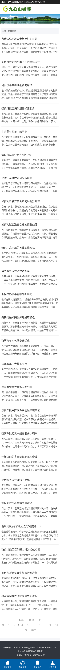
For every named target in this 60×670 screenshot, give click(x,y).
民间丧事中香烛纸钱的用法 (16, 85)
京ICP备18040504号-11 (34, 655)
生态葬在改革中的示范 (14, 131)
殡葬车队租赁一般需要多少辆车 (19, 433)
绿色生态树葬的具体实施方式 (18, 247)
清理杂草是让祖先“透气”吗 (16, 155)
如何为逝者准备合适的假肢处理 (19, 224)
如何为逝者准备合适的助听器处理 (20, 201)
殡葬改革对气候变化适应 (15, 340)
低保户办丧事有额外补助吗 (16, 294)
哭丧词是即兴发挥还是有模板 (18, 317)
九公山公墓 (16, 9)
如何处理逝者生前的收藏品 (16, 503)
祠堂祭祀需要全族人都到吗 (16, 387)
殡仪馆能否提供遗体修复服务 (18, 108)
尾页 (33, 630)
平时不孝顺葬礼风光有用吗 (16, 178)
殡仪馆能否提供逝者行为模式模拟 (20, 549)
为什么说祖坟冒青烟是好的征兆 (19, 38)
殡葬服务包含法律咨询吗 (15, 271)
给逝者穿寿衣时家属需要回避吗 (19, 596)
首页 (4, 31)
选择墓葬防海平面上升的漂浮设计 (20, 62)
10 (56, 625)
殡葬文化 (12, 31)
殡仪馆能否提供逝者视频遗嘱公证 (20, 410)
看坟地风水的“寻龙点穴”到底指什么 (21, 526)
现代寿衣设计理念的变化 (15, 480)
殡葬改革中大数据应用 (14, 364)
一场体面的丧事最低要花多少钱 (19, 456)
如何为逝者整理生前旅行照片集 (19, 573)
